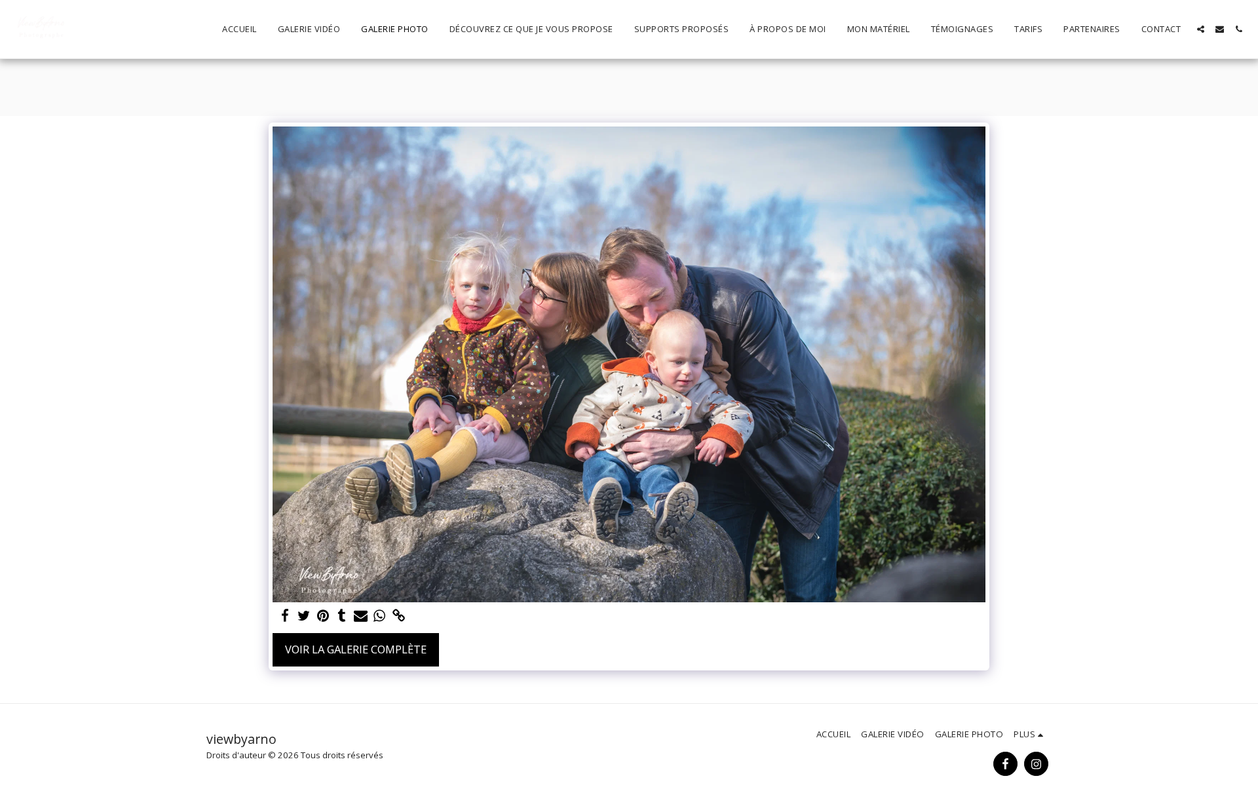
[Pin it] (323, 616)
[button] (1201, 29)
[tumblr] (342, 616)
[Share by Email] (361, 616)
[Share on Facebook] (285, 616)
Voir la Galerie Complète (356, 649)
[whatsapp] (380, 616)
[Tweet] (304, 616)
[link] (399, 616)
